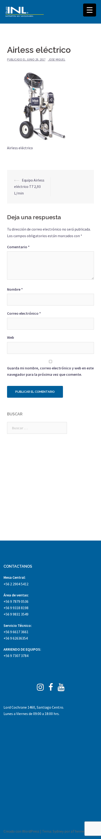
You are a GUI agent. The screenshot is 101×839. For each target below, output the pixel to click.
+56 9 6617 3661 (16, 631)
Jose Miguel (56, 60)
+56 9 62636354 (16, 638)
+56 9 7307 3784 (16, 655)
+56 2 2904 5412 (16, 584)
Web (10, 337)
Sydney (58, 831)
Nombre (15, 289)
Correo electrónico (24, 313)
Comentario (18, 246)
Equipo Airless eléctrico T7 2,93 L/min (29, 186)
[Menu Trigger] (89, 10)
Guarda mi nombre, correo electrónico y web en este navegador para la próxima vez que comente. (50, 371)
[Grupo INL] (25, 12)
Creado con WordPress (21, 831)
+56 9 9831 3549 (16, 614)
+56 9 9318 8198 (16, 607)
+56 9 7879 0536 (16, 601)
